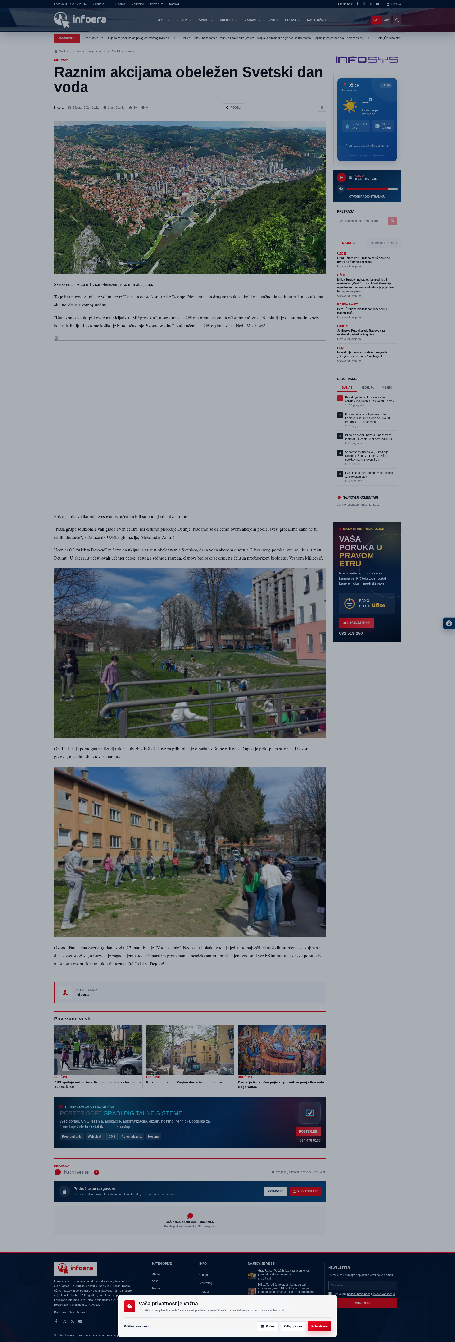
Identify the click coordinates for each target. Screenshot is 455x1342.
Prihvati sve (319, 1326)
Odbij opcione (293, 1326)
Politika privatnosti (136, 1326)
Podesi (270, 1326)
